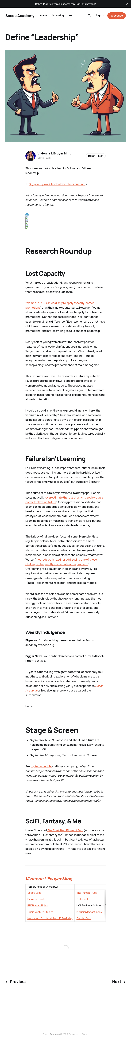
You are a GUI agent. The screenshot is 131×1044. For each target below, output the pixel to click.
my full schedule (41, 766)
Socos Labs (34, 892)
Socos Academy (20, 15)
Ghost (85, 1034)
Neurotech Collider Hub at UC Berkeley (50, 918)
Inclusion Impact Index (89, 912)
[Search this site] (89, 15)
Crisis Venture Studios (40, 912)
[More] (70, 15)
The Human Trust (87, 892)
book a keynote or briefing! (57, 184)
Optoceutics (84, 899)
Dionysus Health (36, 899)
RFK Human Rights (37, 905)
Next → (119, 981)
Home (43, 15)
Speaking (58, 15)
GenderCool (84, 918)
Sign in (100, 15)
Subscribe (116, 15)
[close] (127, 3)
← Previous (16, 981)
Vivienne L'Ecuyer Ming (54, 153)
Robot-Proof (95, 155)
